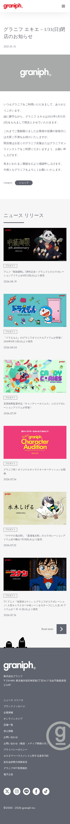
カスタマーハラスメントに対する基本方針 (26, 755)
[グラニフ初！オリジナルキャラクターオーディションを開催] (35, 442)
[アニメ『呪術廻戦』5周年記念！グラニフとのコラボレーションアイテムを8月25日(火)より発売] (35, 244)
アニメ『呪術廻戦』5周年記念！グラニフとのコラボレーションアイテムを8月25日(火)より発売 (34, 274)
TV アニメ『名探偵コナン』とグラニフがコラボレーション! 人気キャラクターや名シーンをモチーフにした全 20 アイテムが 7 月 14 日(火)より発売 (35, 605)
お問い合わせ (11, 737)
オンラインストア (13, 718)
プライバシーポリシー (15, 749)
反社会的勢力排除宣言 (15, 762)
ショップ (24, 182)
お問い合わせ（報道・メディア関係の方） (26, 743)
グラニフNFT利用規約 (15, 768)
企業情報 (8, 712)
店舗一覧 (8, 725)
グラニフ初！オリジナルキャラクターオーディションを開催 (34, 471)
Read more (47, 629)
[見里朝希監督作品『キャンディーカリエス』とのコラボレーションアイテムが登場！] (35, 376)
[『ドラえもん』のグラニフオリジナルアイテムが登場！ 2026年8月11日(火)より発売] (35, 310)
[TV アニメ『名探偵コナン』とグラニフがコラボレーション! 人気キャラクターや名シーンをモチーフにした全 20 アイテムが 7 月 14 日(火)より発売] (35, 574)
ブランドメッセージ (14, 706)
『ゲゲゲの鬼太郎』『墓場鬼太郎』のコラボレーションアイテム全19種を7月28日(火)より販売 (34, 537)
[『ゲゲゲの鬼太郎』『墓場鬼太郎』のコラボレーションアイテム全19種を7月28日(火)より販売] (35, 508)
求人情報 (8, 731)
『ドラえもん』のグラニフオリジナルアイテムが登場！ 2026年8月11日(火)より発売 (33, 339)
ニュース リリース (13, 700)
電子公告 (8, 774)
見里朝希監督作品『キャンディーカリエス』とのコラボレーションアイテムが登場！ (34, 405)
